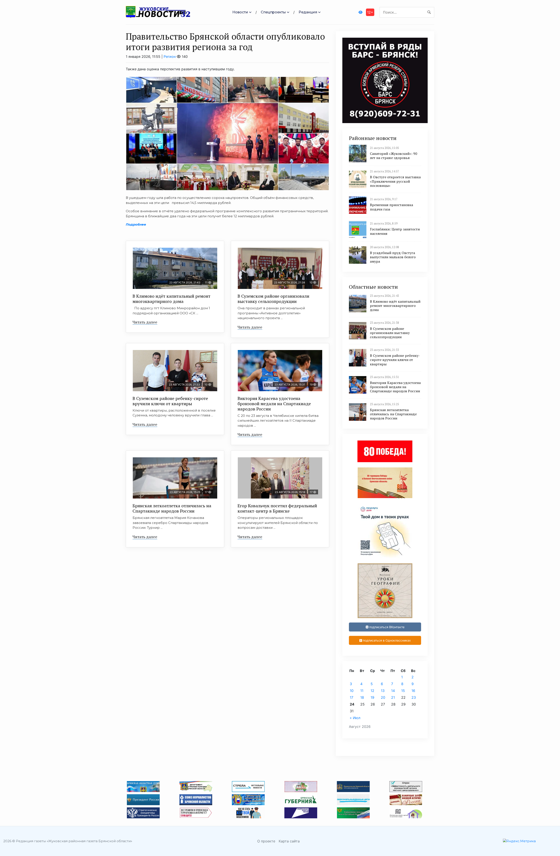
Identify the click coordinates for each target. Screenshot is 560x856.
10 (352, 690)
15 (403, 690)
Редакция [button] (308, 12)
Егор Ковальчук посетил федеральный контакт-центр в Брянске (277, 508)
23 (413, 697)
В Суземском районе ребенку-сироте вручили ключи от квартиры (170, 401)
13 (383, 690)
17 (351, 697)
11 (361, 690)
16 (413, 690)
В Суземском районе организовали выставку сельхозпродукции (273, 298)
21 (393, 697)
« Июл (355, 718)
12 (372, 690)
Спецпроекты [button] (273, 12)
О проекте (266, 841)
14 (393, 690)
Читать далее (145, 322)
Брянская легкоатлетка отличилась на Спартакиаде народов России (172, 508)
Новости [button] (240, 12)
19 (372, 697)
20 (383, 697)
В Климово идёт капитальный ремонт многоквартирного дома (171, 298)
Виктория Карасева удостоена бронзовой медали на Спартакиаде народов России (274, 403)
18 (362, 697)
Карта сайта (289, 841)
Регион (170, 56)
